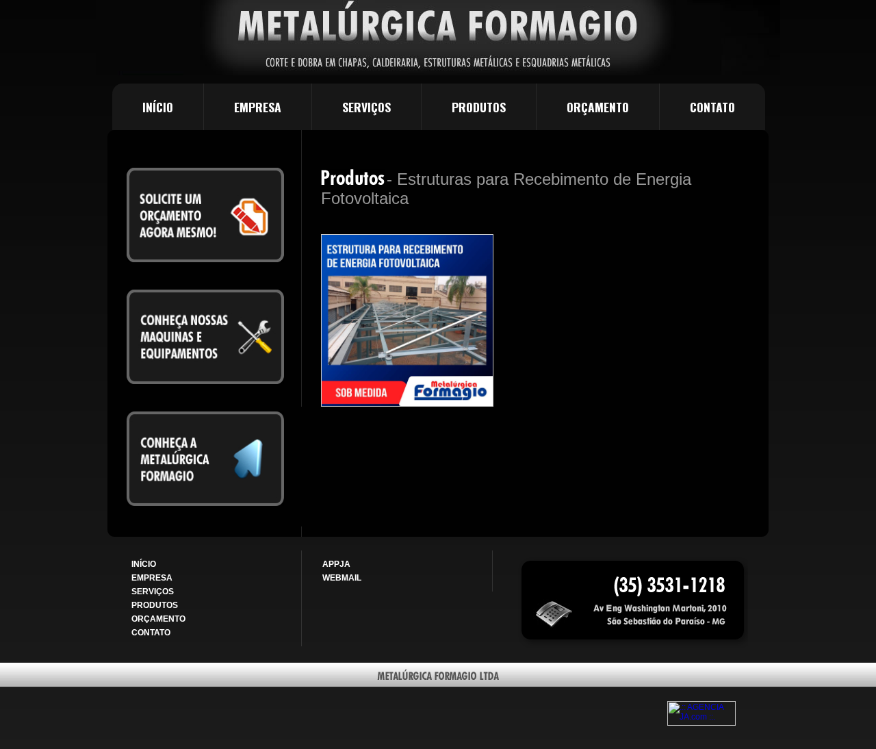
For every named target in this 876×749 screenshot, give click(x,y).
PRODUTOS (479, 107)
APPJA (336, 564)
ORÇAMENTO (598, 107)
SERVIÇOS (366, 107)
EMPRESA (257, 107)
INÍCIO (157, 107)
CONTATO (712, 107)
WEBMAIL (341, 578)
